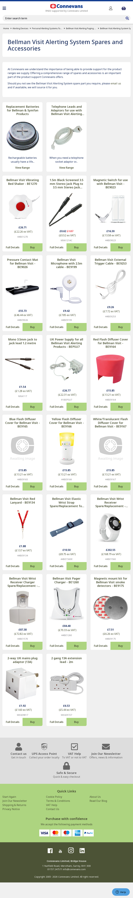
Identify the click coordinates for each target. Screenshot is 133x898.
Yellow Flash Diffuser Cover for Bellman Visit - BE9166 (66, 422)
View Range (22, 167)
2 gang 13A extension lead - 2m (66, 660)
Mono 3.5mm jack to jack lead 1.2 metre (22, 341)
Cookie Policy (54, 797)
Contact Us (52, 809)
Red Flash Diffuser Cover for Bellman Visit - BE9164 (110, 343)
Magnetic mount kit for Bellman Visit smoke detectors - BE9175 (110, 582)
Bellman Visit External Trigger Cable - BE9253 (110, 261)
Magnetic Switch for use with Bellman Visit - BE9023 (110, 183)
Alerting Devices (20, 28)
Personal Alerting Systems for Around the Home (47, 28)
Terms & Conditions (58, 801)
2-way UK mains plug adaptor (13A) (22, 660)
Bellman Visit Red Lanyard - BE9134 (22, 500)
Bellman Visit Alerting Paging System (81, 28)
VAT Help (51, 805)
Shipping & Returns (14, 805)
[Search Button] (127, 18)
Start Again (9, 797)
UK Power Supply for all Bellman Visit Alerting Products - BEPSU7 (66, 343)
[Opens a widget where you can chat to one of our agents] (121, 892)
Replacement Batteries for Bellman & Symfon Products (22, 110)
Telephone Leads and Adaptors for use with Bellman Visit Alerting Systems (66, 110)
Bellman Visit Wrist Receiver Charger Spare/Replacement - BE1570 (22, 582)
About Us (95, 797)
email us (116, 83)
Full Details (12, 247)
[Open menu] (4, 8)
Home (6, 28)
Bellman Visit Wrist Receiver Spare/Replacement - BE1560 (110, 502)
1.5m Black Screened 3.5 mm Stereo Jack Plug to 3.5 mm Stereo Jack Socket (66, 183)
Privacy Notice (11, 809)
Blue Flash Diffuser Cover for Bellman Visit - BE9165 (22, 422)
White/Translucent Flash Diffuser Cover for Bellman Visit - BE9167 (110, 422)
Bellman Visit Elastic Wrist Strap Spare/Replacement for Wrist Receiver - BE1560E (66, 502)
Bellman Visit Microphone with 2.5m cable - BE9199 (66, 263)
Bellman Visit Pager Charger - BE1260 (66, 580)
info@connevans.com (74, 869)
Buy (32, 247)
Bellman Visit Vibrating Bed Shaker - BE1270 (22, 181)
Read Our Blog (98, 801)
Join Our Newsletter (14, 801)
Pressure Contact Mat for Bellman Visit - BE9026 (22, 263)
